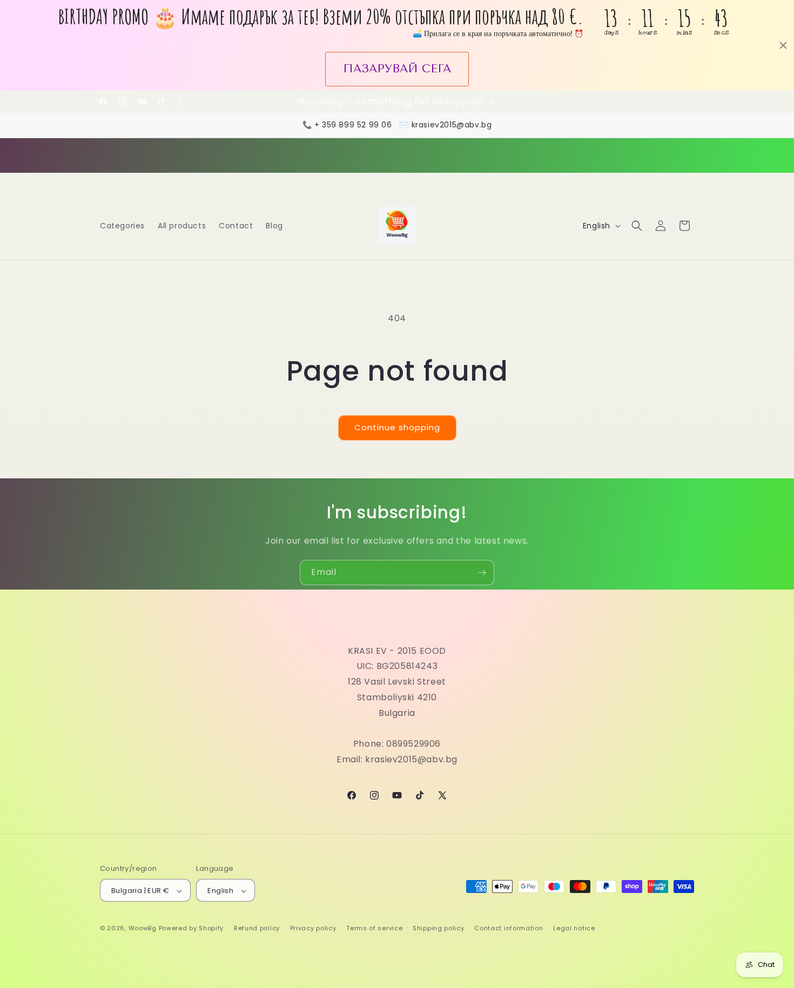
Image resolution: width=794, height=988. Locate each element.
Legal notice (574, 928)
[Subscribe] (482, 572)
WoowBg (143, 928)
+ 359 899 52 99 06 (353, 124)
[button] (637, 226)
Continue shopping (397, 427)
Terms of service (374, 928)
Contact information (508, 928)
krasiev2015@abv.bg (452, 124)
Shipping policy (439, 928)
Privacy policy (313, 928)
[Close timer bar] (783, 45)
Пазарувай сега (397, 68)
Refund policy (257, 928)
